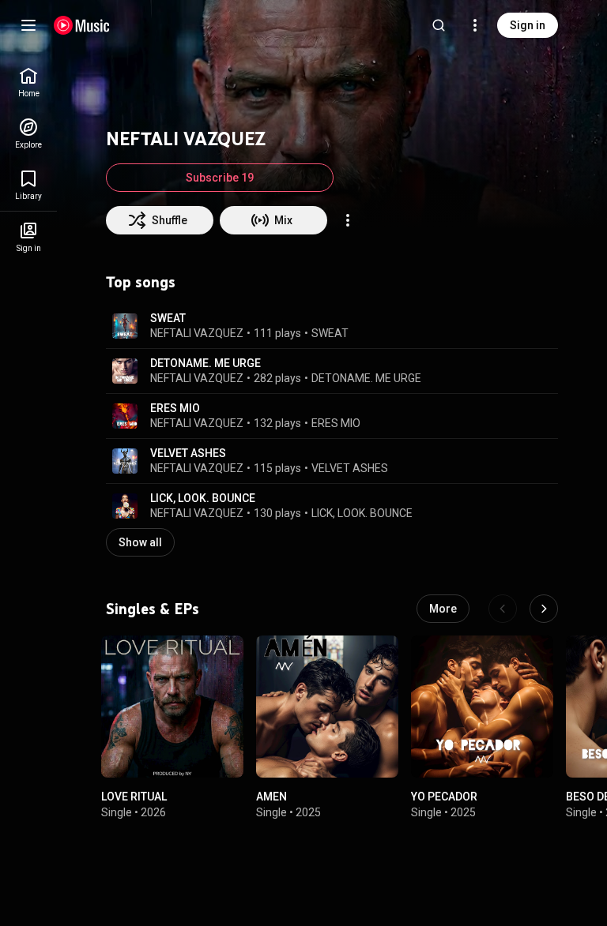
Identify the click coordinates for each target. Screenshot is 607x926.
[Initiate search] (438, 25)
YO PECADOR (444, 796)
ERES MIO (175, 408)
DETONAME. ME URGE (205, 363)
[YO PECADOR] (482, 706)
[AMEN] (327, 706)
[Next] (544, 609)
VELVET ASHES (188, 453)
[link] (28, 82)
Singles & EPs (152, 608)
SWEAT (168, 318)
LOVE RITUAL (134, 796)
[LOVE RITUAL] (172, 706)
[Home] (82, 25)
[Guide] (28, 25)
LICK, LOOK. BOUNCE (202, 498)
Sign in (527, 25)
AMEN (271, 796)
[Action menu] (348, 220)
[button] (125, 326)
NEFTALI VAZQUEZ (196, 333)
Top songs (140, 281)
